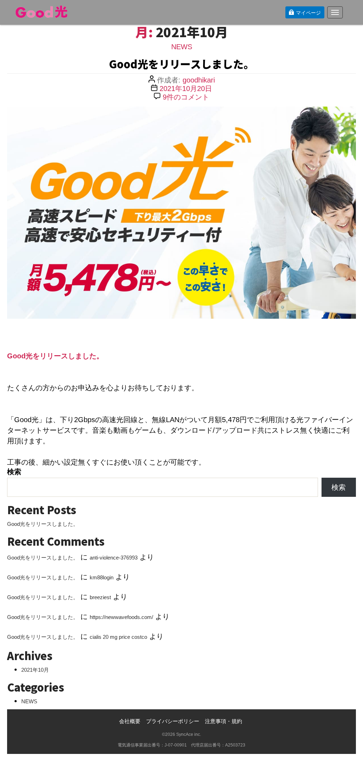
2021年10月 (35, 670)
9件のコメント (186, 97)
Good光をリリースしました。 (181, 64)
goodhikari (199, 80)
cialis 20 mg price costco (118, 637)
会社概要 (129, 721)
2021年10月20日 (186, 88)
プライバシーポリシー (172, 721)
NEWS (181, 47)
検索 (14, 472)
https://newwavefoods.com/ (121, 617)
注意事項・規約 (223, 721)
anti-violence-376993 (114, 558)
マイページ (308, 13)
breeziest (100, 597)
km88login (101, 577)
